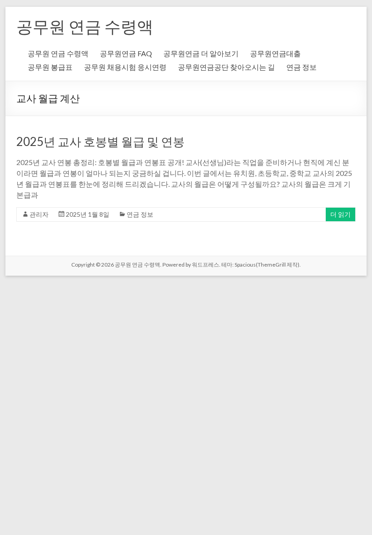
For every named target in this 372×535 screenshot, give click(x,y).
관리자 (39, 214)
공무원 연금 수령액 (84, 26)
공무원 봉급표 (50, 67)
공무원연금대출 (275, 53)
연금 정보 (301, 67)
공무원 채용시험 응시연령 (125, 67)
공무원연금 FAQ (126, 53)
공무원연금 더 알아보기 (201, 53)
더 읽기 (340, 214)
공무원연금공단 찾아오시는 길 (226, 67)
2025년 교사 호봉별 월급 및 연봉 (100, 141)
